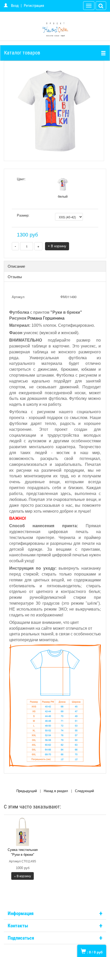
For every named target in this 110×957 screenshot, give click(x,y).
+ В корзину (57, 246)
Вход (15, 5)
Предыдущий (26, 791)
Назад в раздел (56, 791)
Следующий (84, 791)
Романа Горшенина (45, 318)
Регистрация (34, 5)
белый (63, 196)
